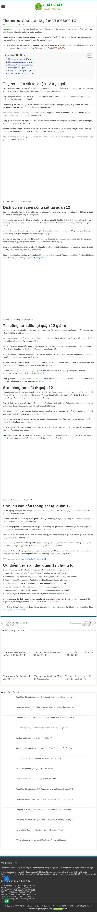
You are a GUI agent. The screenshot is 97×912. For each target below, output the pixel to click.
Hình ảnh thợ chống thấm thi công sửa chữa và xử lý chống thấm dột (43, 728)
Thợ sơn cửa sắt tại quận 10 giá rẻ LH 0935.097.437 (78, 677)
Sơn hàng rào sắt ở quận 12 (18, 68)
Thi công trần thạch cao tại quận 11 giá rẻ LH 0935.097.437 (39, 830)
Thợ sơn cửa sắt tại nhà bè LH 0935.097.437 (80, 623)
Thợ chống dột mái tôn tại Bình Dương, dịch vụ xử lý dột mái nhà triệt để (45, 789)
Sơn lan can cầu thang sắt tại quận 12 (21, 71)
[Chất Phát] (48, 6)
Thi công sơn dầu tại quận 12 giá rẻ (20, 65)
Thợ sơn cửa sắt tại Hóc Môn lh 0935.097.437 (47, 677)
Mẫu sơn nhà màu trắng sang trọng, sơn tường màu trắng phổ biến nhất (44, 748)
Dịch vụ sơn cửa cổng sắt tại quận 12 (21, 62)
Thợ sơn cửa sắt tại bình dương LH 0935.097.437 (14, 653)
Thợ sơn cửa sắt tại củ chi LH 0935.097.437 (16, 623)
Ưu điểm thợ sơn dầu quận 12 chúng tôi (22, 73)
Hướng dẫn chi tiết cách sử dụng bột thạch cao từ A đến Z (38, 758)
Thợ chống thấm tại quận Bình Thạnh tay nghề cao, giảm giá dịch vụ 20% (45, 707)
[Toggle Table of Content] (88, 55)
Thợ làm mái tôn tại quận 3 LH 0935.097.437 (34, 738)
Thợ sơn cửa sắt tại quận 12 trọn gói (21, 59)
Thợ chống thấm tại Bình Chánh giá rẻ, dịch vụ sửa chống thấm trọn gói (44, 799)
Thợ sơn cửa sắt (11, 25)
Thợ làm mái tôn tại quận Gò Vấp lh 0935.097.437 (36, 779)
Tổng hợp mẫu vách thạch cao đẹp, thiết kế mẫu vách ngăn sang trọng (43, 809)
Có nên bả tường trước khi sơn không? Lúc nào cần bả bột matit (41, 840)
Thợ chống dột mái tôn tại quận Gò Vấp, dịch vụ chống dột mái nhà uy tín (45, 697)
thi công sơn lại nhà (44, 379)
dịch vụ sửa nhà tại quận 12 (14, 610)
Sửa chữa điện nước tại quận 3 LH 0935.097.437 (35, 769)
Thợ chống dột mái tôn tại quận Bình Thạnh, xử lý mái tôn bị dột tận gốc (44, 820)
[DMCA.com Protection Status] (60, 909)
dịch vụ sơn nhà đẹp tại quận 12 (33, 559)
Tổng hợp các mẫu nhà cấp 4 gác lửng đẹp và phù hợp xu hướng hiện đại (45, 717)
